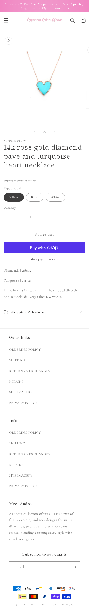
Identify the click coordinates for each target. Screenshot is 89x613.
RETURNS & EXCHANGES (29, 371)
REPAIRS (16, 382)
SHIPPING (17, 360)
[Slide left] (34, 132)
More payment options (44, 259)
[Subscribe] (74, 566)
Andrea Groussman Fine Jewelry (39, 605)
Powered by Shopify (64, 605)
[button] (6, 20)
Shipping (8, 180)
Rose (34, 197)
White (55, 197)
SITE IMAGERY (21, 392)
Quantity (10, 208)
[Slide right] (55, 132)
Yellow (14, 197)
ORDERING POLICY (25, 349)
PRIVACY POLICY (23, 403)
